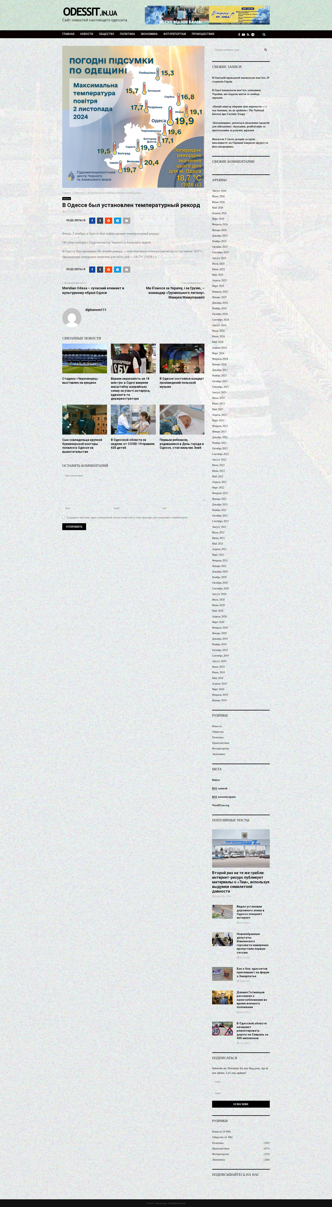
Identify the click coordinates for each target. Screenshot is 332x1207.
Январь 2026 (219, 230)
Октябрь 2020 (220, 582)
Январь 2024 (219, 364)
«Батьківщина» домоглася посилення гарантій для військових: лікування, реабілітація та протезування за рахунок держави (240, 126)
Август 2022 (219, 459)
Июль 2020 (218, 599)
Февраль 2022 (220, 493)
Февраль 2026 (220, 224)
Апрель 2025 (219, 280)
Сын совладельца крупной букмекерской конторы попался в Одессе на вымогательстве (82, 446)
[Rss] (249, 34)
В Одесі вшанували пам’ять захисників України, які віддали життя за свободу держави (236, 94)
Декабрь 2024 (220, 302)
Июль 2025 (218, 263)
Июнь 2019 (218, 672)
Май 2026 (217, 207)
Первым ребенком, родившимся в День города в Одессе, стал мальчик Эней (182, 444)
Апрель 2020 (219, 616)
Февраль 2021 (220, 560)
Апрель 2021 (219, 549)
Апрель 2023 (219, 415)
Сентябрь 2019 (220, 655)
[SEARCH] (265, 50)
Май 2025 (217, 274)
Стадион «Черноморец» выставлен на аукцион (80, 380)
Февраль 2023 (220, 426)
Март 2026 (218, 218)
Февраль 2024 (220, 359)
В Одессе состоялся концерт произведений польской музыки (182, 383)
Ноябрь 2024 (219, 308)
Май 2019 (217, 678)
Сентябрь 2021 (220, 521)
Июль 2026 (218, 196)
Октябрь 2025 (220, 246)
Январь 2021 (219, 566)
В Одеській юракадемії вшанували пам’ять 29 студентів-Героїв (240, 79)
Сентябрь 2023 (220, 387)
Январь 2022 (219, 499)
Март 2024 (218, 353)
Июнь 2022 (218, 471)
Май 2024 (217, 342)
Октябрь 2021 (220, 515)
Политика (127, 33)
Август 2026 (219, 190)
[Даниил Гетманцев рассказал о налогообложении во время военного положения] (222, 997)
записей (219, 788)
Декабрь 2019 (220, 638)
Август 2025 (219, 258)
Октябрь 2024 (220, 314)
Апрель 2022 (219, 482)
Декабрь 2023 (220, 370)
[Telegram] (253, 34)
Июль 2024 (218, 330)
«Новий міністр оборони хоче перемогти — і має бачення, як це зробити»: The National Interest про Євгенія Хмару (239, 110)
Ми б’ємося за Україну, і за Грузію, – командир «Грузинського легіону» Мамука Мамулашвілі (175, 292)
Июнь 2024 (218, 336)
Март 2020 (218, 622)
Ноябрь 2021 (219, 510)
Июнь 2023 (218, 403)
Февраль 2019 (220, 694)
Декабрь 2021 (220, 504)
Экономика (149, 33)
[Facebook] (240, 34)
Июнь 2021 (218, 538)
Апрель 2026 (219, 213)
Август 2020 (219, 594)
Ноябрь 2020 (219, 577)
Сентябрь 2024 (220, 319)
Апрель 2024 (219, 347)
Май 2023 (217, 409)
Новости (86, 33)
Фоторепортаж (174, 33)
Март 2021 (218, 554)
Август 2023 (219, 392)
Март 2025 (218, 286)
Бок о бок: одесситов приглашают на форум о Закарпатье (253, 972)
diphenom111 (96, 310)
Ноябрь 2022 (219, 443)
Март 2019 (218, 689)
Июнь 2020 (218, 605)
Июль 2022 (218, 465)
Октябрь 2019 (220, 650)
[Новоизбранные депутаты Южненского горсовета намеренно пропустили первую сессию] (222, 939)
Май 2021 (217, 543)
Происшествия (203, 33)
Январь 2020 (219, 633)
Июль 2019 (218, 666)
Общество (106, 33)
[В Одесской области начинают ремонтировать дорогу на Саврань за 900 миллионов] (222, 1028)
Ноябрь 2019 (219, 644)
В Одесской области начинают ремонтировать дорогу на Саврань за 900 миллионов (252, 1031)
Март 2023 (218, 420)
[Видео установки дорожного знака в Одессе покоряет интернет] (222, 912)
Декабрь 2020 (220, 571)
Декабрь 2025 (220, 235)
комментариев (224, 797)
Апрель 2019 (219, 683)
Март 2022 (218, 487)
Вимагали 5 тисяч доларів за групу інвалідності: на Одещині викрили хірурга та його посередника (240, 143)
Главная (68, 33)
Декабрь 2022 (220, 437)
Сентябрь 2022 (220, 454)
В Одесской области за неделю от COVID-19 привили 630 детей (132, 444)
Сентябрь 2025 (220, 252)
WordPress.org (220, 805)
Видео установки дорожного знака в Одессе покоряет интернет (250, 912)
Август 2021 (219, 527)
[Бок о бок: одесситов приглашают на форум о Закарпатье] (222, 974)
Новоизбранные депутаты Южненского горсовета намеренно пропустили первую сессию (253, 943)
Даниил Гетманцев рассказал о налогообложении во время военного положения (252, 1000)
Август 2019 (219, 661)
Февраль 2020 (220, 627)
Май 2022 (217, 476)
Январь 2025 (219, 297)
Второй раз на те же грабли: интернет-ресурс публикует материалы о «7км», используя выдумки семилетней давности (240, 881)
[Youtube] (244, 34)
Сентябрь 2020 (220, 588)
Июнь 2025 (218, 269)
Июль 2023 (218, 398)
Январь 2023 (219, 431)
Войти (216, 780)
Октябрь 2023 (220, 381)
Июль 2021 (218, 532)
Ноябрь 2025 (219, 241)
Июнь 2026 (218, 202)
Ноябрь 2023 (219, 375)
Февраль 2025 (220, 291)
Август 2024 (219, 325)
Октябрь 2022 (220, 448)
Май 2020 (217, 610)
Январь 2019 (219, 700)
